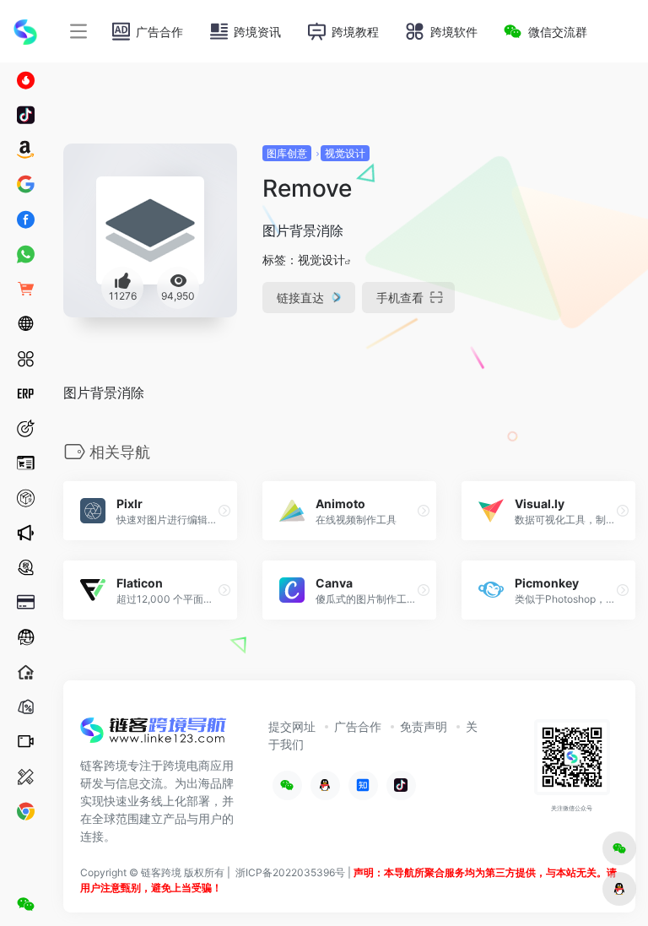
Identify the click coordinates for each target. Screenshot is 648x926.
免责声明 (423, 726)
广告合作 (357, 726)
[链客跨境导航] (153, 736)
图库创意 (287, 153)
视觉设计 (345, 153)
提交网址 (292, 726)
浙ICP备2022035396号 (290, 872)
